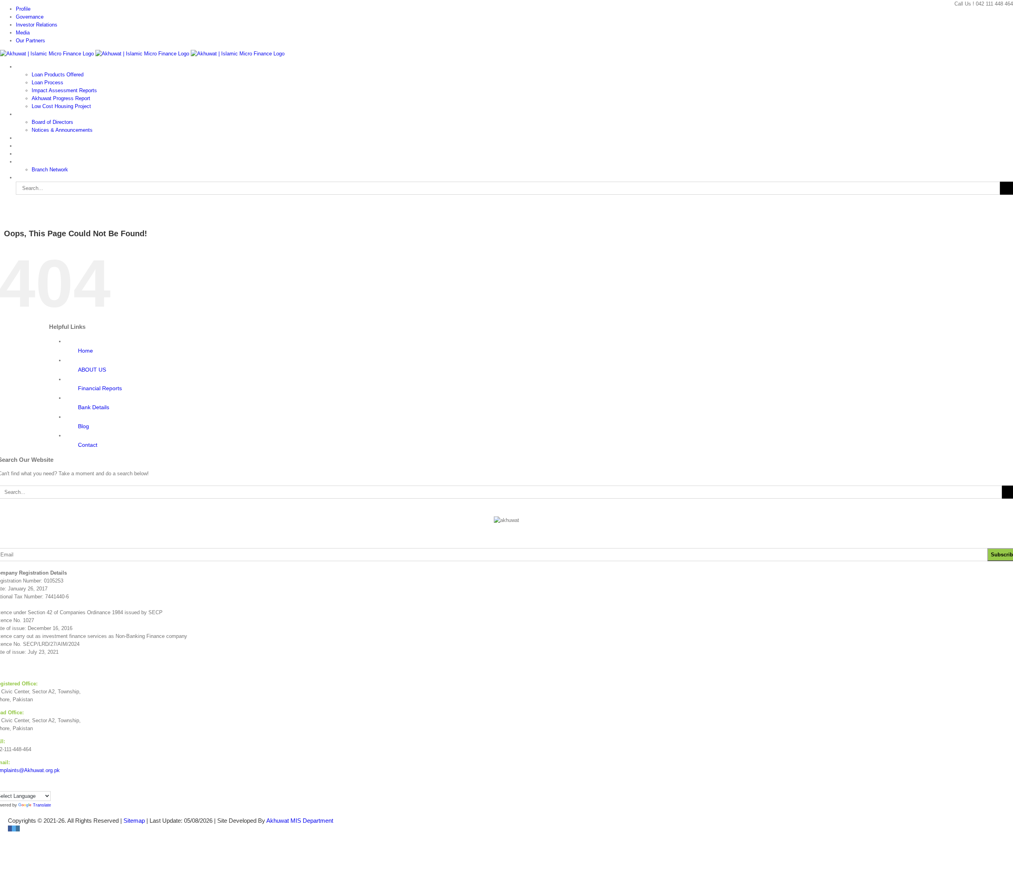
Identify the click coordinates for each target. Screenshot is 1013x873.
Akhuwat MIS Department (299, 820)
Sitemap (134, 820)
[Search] (24, 177)
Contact (87, 445)
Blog (83, 426)
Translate (42, 805)
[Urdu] (5, 785)
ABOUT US (92, 369)
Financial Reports (100, 388)
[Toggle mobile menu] (2, 204)
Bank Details (93, 407)
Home (85, 350)
